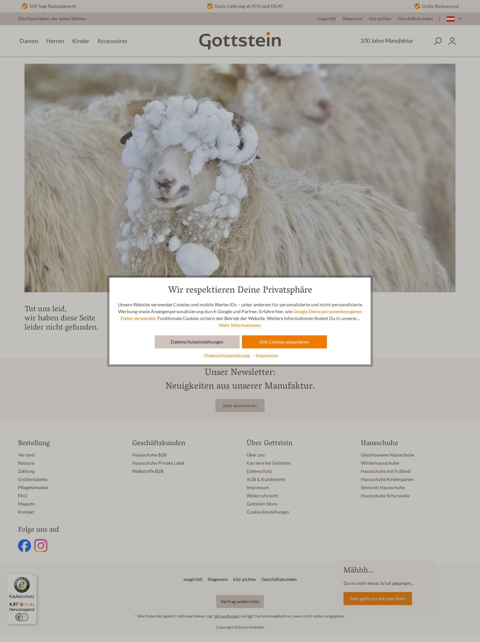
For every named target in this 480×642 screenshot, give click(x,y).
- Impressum (265, 355)
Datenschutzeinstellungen (197, 342)
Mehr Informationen (239, 325)
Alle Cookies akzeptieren (284, 342)
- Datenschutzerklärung (226, 355)
